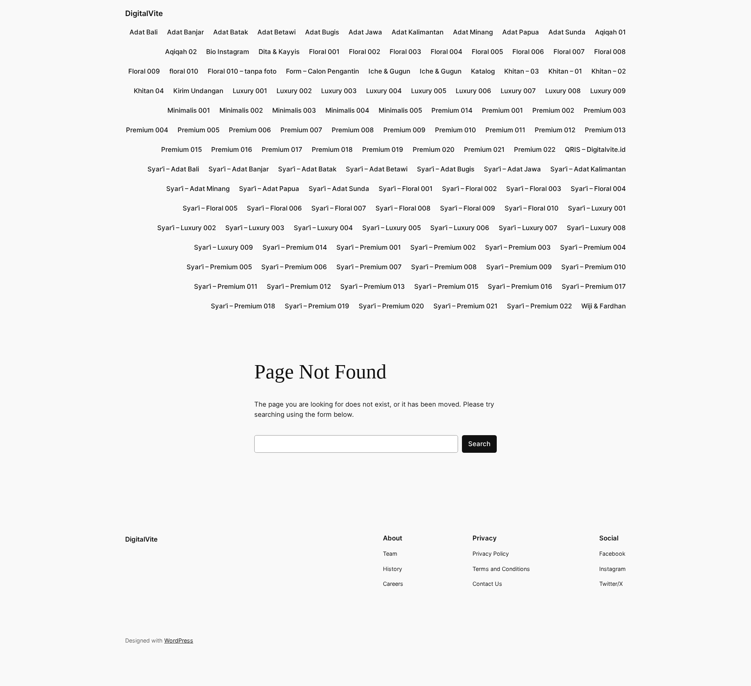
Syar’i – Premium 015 (446, 286)
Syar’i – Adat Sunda (339, 189)
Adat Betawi (276, 32)
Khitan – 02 (608, 71)
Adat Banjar (185, 32)
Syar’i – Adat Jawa (512, 169)
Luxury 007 (518, 91)
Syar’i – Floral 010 (532, 208)
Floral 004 (446, 52)
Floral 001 (324, 52)
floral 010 (183, 71)
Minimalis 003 (294, 110)
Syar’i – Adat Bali (173, 169)
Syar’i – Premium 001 (368, 247)
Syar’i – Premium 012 (299, 286)
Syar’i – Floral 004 (598, 189)
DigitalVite (144, 13)
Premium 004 (147, 130)
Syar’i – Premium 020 (391, 306)
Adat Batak (230, 32)
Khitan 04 (149, 91)
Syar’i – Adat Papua (269, 189)
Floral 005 (487, 52)
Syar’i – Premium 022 (539, 306)
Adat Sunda (567, 32)
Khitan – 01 (565, 71)
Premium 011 (505, 130)
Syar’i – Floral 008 (403, 208)
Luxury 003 (339, 91)
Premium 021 (484, 149)
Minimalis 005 (400, 110)
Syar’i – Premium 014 (294, 247)
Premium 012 (555, 130)
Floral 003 (405, 52)
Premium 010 (455, 130)
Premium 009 (404, 130)
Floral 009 (144, 71)
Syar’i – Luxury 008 (596, 228)
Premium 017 (282, 149)
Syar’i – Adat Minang (198, 189)
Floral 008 (610, 52)
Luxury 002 (294, 91)
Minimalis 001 (188, 110)
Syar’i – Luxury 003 (254, 228)
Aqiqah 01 (610, 32)
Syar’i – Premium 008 (444, 267)
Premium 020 (434, 149)
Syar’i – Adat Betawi (377, 169)
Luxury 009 (608, 91)
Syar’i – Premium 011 (225, 286)
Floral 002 (364, 52)
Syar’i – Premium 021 (465, 306)
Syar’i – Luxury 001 (597, 208)
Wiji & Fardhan (603, 306)
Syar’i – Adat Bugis (445, 169)
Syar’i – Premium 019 (317, 306)
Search (479, 444)
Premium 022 (534, 149)
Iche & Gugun (389, 71)
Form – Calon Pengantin (322, 71)
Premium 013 (605, 130)
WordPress (178, 640)
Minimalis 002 (241, 110)
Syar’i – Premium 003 (518, 247)
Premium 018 (332, 149)
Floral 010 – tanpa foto (242, 71)
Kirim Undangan (198, 91)
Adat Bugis (322, 32)
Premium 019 (382, 149)
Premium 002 (553, 110)
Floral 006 (528, 52)
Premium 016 (231, 149)
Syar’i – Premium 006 (294, 267)
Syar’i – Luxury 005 (391, 228)
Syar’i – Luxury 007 (528, 228)
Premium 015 (181, 149)
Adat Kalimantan (418, 32)
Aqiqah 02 (181, 52)
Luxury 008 (563, 91)
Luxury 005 (428, 91)
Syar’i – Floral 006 (274, 208)
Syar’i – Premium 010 (593, 267)
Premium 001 (502, 110)
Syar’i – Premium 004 (593, 247)
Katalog (483, 71)
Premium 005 (198, 130)
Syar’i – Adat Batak (307, 169)
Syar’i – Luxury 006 (459, 228)
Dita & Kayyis (279, 52)
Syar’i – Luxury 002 (186, 228)
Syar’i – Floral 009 (467, 208)
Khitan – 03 (521, 71)
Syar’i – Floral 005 (210, 208)
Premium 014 (452, 110)
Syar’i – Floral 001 (406, 189)
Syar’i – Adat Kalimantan (588, 169)
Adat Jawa (365, 32)
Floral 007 (569, 52)
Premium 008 (353, 130)
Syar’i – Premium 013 (372, 286)
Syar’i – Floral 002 (469, 189)
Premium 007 (301, 130)
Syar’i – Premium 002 (443, 247)
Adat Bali (143, 32)
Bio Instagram (227, 52)
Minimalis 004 (347, 110)
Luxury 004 (384, 91)
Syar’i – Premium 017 (594, 286)
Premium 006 (250, 130)
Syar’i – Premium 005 (219, 267)
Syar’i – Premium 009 (519, 267)
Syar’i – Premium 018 (243, 306)
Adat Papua (520, 32)
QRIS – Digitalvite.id (595, 149)
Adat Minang (473, 32)
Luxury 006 (473, 91)
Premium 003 (605, 110)
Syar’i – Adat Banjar (238, 169)
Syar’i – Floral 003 (533, 189)
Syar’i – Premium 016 (520, 286)
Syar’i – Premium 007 (369, 267)
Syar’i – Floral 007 (338, 208)
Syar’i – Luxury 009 (223, 247)
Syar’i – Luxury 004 (323, 228)
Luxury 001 (250, 91)
